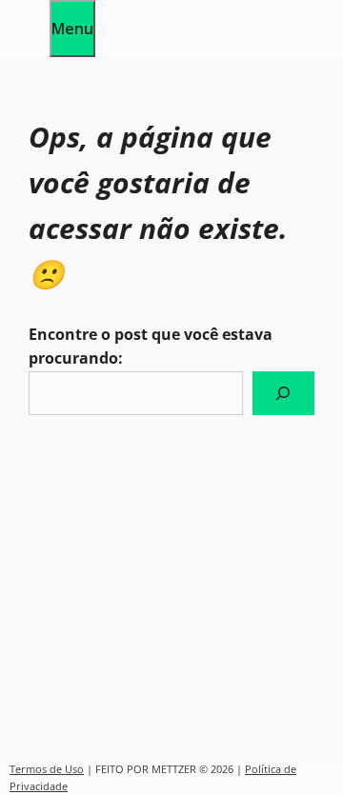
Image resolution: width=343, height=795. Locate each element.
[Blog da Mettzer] (25, 43)
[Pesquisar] (283, 393)
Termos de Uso (47, 769)
